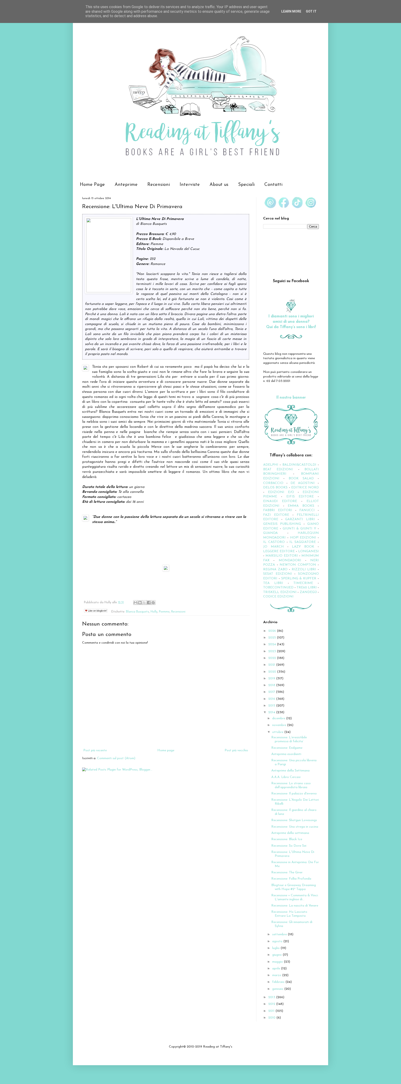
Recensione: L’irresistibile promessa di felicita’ (289, 739)
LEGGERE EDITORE (279, 551)
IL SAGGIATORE (302, 542)
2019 (272, 678)
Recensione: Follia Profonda (291, 879)
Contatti (273, 184)
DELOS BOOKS (275, 487)
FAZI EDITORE (276, 515)
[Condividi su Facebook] (148, 602)
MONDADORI (290, 560)
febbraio (278, 982)
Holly (154, 611)
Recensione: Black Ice (286, 839)
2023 (272, 651)
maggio (278, 962)
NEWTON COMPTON (299, 565)
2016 (272, 699)
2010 (272, 1017)
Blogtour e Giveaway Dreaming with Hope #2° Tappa (293, 887)
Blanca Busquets (137, 611)
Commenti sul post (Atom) (116, 758)
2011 (271, 1011)
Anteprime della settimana (290, 833)
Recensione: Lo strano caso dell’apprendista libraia (291, 785)
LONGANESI (308, 551)
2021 (272, 665)
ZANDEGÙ (308, 592)
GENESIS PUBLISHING (282, 524)
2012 (272, 1004)
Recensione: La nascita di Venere (294, 905)
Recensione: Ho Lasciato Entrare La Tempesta (289, 914)
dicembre (279, 718)
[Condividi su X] (144, 602)
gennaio (278, 989)
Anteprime (126, 184)
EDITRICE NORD (305, 487)
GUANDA (270, 533)
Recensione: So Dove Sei (288, 846)
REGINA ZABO (275, 569)
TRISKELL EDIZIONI (280, 592)
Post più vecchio (236, 750)
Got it (311, 11)
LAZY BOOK (303, 546)
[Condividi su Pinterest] (153, 602)
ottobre (278, 732)
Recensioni (158, 184)
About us (219, 184)
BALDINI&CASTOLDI (299, 465)
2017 (272, 692)
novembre (279, 725)
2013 (272, 997)
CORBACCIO (273, 483)
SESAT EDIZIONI (277, 574)
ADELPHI (270, 465)
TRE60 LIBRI (307, 587)
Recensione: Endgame (286, 748)
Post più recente (95, 750)
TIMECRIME (303, 583)
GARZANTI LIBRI (300, 519)
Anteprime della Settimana (290, 770)
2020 (272, 672)
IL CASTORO (274, 542)
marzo (277, 975)
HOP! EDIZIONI (303, 537)
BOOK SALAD (301, 478)
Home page (165, 750)
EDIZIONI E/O (281, 492)
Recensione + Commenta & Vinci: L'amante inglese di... (294, 897)
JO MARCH (275, 546)
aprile (276, 968)
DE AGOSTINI (303, 483)
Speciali (246, 184)
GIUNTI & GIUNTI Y (299, 528)
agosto (277, 941)
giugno (277, 955)
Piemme (164, 611)
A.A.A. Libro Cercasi (286, 777)
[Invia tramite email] (135, 602)
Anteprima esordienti (286, 754)
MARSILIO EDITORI (281, 556)
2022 (272, 658)
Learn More (291, 11)
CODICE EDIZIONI (278, 596)
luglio (276, 948)
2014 (272, 712)
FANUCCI (307, 510)
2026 (272, 631)
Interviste (190, 184)
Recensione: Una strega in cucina (294, 827)
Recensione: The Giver (287, 872)
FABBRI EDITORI (277, 510)
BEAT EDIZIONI (278, 469)
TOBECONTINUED (278, 587)
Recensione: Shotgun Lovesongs (294, 820)
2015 (272, 705)
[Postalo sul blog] (140, 602)
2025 (272, 637)
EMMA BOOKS (301, 506)
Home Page (92, 184)
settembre (280, 934)
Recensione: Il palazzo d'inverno (294, 793)
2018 (272, 685)
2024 (272, 644)
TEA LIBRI (273, 583)
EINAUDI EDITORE (280, 501)
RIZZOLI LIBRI (304, 569)
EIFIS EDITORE (300, 496)
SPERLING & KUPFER (299, 578)
